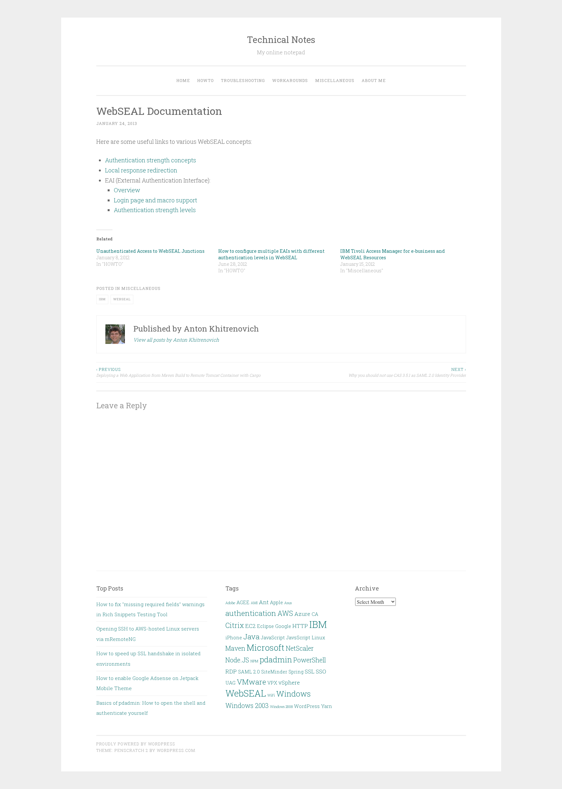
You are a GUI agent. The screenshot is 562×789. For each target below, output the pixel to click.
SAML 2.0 (249, 672)
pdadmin (276, 659)
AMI (254, 603)
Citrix (234, 625)
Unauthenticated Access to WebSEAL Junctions (150, 251)
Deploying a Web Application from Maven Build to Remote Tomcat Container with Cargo (178, 372)
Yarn (326, 706)
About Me (374, 80)
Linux (318, 637)
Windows (293, 693)
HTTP (300, 626)
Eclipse (265, 626)
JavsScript (298, 637)
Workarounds (290, 80)
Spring (295, 672)
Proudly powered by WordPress (135, 743)
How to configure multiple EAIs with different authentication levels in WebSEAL (271, 254)
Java (251, 636)
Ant (264, 602)
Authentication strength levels (155, 210)
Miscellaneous (335, 80)
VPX (272, 683)
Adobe (230, 603)
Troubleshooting (243, 80)
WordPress (307, 706)
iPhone (233, 637)
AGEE (242, 602)
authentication (250, 613)
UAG (230, 683)
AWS (285, 613)
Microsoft (266, 647)
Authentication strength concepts (150, 160)
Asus (288, 603)
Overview (127, 190)
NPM (254, 661)
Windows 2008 (281, 706)
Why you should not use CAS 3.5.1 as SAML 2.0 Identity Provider (407, 372)
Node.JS (237, 660)
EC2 (250, 626)
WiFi (271, 695)
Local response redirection (141, 170)
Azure (302, 614)
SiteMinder (274, 672)
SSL (309, 671)
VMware (251, 682)
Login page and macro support (155, 200)
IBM (102, 299)
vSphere (289, 682)
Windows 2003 (247, 705)
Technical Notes (281, 39)
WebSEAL (122, 299)
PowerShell (309, 660)
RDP (231, 671)
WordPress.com (176, 750)
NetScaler (300, 648)
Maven (235, 648)
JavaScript (273, 637)
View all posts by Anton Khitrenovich (176, 339)
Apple (276, 602)
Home (183, 80)
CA (315, 614)
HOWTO (205, 80)
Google (283, 626)
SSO (321, 671)
